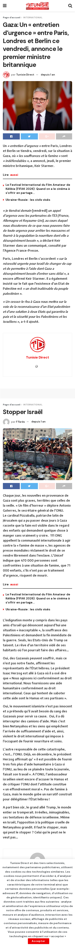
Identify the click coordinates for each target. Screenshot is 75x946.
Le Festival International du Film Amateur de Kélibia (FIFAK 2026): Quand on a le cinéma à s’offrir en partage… (38, 189)
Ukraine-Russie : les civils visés (28, 200)
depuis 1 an (48, 74)
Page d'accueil (11, 17)
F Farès (20, 421)
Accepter (38, 941)
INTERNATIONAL (32, 17)
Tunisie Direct (25, 74)
